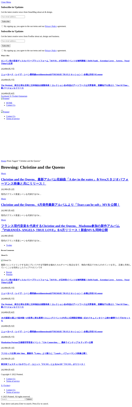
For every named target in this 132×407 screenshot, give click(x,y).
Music (3, 173)
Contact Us (10, 105)
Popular (9, 274)
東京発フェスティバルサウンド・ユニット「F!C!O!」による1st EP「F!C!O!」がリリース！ (43, 364)
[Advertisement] (66, 140)
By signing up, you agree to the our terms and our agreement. (35, 26)
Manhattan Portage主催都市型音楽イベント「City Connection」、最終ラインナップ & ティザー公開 (47, 342)
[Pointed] (5, 98)
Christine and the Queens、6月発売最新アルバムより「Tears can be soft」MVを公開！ (60, 204)
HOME (9, 103)
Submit (29, 399)
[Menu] (2, 110)
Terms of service (13, 119)
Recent (9, 272)
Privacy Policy (51, 26)
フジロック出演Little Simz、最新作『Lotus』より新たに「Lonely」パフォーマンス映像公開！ (44, 353)
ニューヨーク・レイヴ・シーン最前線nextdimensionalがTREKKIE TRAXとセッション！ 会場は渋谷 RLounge (52, 74)
